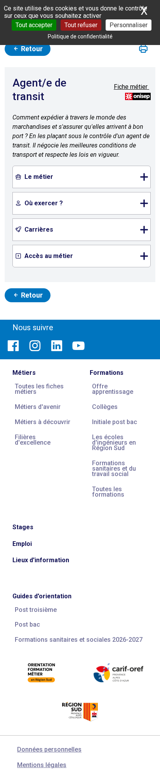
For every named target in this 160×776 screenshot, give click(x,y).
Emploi (22, 543)
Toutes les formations (108, 491)
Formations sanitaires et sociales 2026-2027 (79, 639)
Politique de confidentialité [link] (80, 36)
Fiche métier (131, 86)
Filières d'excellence (32, 439)
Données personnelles (49, 749)
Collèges (105, 407)
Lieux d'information (40, 560)
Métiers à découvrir (42, 422)
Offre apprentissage (112, 389)
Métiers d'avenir (38, 407)
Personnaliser (129, 25)
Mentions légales (41, 765)
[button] (143, 49)
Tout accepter (34, 25)
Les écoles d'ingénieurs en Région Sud (114, 442)
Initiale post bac (114, 422)
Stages (22, 527)
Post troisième (36, 609)
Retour (31, 49)
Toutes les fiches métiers (39, 389)
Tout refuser (80, 25)
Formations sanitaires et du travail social (114, 468)
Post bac (27, 624)
